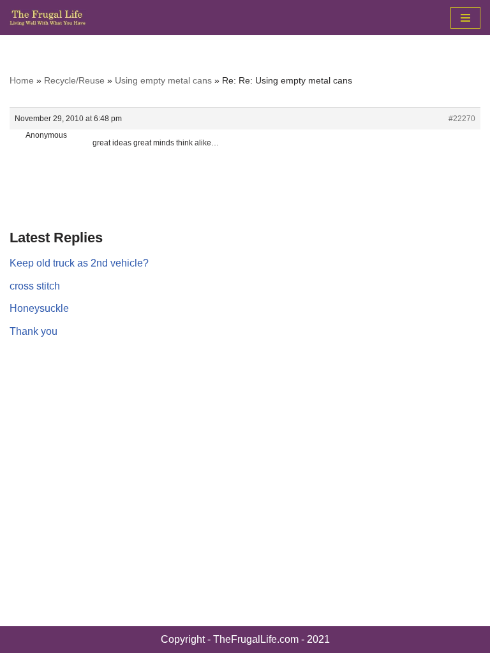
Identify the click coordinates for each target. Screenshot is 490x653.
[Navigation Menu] (465, 18)
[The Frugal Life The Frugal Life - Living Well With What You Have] (48, 17)
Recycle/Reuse (74, 80)
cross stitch (35, 286)
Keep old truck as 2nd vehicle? (79, 263)
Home (22, 80)
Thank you (33, 331)
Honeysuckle (39, 308)
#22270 (462, 118)
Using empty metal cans (163, 80)
